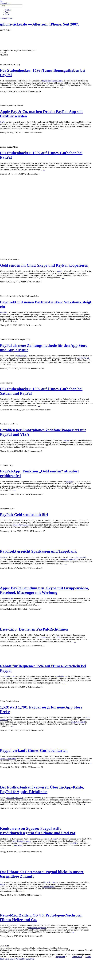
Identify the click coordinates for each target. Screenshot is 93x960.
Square (54, 839)
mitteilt (59, 271)
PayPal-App (8, 598)
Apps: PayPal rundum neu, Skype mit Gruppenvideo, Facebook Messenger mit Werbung (44, 590)
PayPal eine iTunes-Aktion (52, 81)
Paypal (2, 884)
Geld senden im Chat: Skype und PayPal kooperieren (44, 265)
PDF (58, 637)
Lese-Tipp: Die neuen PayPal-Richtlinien (34, 629)
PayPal (2, 122)
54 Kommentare (33, 133)
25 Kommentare (33, 852)
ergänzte (69, 482)
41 (41, 451)
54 (41, 133)
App (6, 12)
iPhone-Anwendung (20, 525)
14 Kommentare (36, 646)
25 (41, 852)
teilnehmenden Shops (70, 559)
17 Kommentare (36, 531)
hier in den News (49, 882)
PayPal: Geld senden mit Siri (24, 514)
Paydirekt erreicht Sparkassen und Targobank (38, 551)
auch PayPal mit (83, 358)
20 (40, 91)
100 (42, 369)
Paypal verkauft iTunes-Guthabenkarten (34, 750)
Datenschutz (77, 957)
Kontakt (8, 10)
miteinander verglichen (37, 928)
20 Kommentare (32, 91)
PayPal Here (73, 843)
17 (44, 531)
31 (42, 687)
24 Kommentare (32, 609)
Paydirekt (3, 312)
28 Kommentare (34, 568)
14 (43, 646)
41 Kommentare (33, 451)
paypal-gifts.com (61, 676)
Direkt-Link (17, 845)
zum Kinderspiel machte (22, 841)
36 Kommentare (34, 494)
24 (40, 609)
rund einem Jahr (9, 676)
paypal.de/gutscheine (8, 759)
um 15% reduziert (78, 722)
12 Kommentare (33, 936)
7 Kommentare (34, 282)
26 (41, 895)
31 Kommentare (34, 687)
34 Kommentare (32, 325)
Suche (7, 14)
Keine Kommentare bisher (40, 410)
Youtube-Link (48, 887)
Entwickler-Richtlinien (14, 798)
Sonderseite (41, 637)
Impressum (60, 957)
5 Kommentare (32, 174)
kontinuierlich (81, 557)
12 (41, 936)
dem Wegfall (22, 356)
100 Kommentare (34, 369)
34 (40, 325)
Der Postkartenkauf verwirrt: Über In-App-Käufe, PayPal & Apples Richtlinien (42, 789)
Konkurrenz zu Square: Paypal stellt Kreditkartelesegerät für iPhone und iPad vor (37, 830)
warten (66, 440)
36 (42, 494)
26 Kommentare (33, 895)
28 (41, 568)
